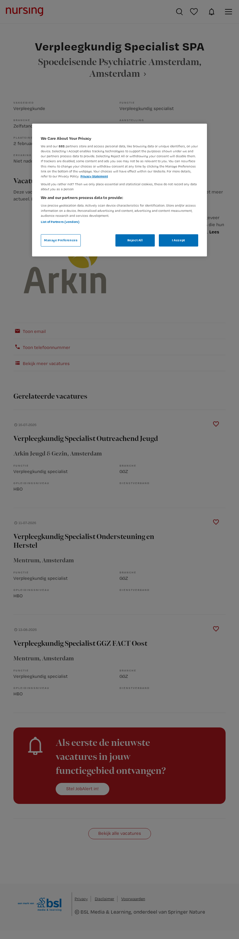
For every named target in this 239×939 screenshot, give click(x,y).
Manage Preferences (61, 240)
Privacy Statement (94, 176)
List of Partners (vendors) (60, 221)
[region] (119, 190)
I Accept (178, 240)
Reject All (135, 240)
